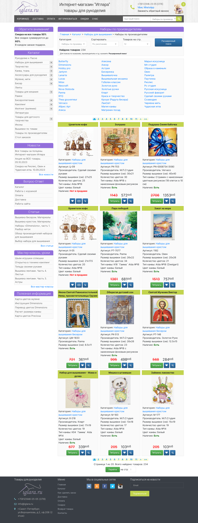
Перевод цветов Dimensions (31, 307)
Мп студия (150, 64)
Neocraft (63, 85)
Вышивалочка (109, 75)
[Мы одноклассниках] (98, 486)
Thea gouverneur (68, 99)
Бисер (18, 83)
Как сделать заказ (67, 492)
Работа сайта (22, 203)
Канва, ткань (22, 70)
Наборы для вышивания (29, 62)
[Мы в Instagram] (122, 486)
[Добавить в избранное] (72, 201)
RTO (61, 96)
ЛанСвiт (106, 103)
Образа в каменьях (155, 68)
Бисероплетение (24, 100)
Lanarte (63, 75)
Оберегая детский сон (120, 292)
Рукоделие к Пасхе (26, 58)
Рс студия (150, 85)
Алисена (106, 61)
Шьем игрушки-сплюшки (29, 258)
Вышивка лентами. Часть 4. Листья (31, 272)
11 (136, 119)
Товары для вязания (26, 91)
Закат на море (162, 208)
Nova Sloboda (66, 89)
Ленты (18, 87)
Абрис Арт (65, 106)
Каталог (34, 52)
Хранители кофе (78, 208)
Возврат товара (65, 509)
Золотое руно (109, 85)
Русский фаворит (154, 92)
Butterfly (63, 61)
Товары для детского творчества (27, 118)
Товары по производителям (31, 133)
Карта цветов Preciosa (28, 315)
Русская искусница (155, 89)
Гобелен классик (111, 82)
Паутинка (149, 78)
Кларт (104, 92)
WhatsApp (149, 7)
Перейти (113, 469)
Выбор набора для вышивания (32, 241)
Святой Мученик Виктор (162, 292)
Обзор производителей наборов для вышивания (33, 235)
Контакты (62, 513)
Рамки (18, 95)
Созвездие (150, 99)
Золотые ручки (110, 89)
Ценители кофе (78, 124)
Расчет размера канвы (28, 311)
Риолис (148, 82)
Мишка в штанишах (120, 372)
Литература (22, 112)
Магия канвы (108, 106)
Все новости (46, 174)
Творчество (22, 66)
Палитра (149, 75)
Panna (62, 92)
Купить (115, 201)
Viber (140, 7)
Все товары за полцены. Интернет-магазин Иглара (30, 153)
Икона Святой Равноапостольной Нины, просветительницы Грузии (77, 294)
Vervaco (63, 103)
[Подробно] (85, 201)
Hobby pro (64, 68)
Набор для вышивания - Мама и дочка (78, 374)
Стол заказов (23, 137)
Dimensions (65, 64)
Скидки (61, 505)
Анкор (105, 64)
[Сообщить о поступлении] (79, 201)
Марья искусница (154, 61)
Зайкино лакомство (162, 372)
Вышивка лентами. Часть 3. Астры (31, 280)
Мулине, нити (22, 79)
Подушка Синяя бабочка (162, 124)
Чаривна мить (152, 103)
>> (145, 119)
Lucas (62, 78)
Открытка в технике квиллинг (32, 262)
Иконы (19, 124)
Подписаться (139, 493)
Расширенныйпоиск (168, 42)
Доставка (20, 199)
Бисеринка (107, 71)
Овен (147, 71)
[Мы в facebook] (106, 486)
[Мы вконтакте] (91, 486)
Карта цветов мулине (27, 299)
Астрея (105, 68)
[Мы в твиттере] (114, 486)
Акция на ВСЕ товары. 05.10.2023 (28, 160)
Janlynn (63, 71)
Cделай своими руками (158, 96)
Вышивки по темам (26, 128)
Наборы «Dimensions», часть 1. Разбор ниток (32, 227)
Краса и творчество (113, 96)
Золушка (120, 124)
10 (131, 119)
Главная (64, 34)
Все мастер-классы (42, 286)
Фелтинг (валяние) (25, 108)
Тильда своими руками (28, 266)
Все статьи (47, 245)
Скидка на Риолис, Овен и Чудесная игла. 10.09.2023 (30, 168)
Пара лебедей (120, 208)
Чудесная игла (152, 106)
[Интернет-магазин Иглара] (26, 7)
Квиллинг (20, 104)
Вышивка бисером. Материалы (33, 217)
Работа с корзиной (26, 191)
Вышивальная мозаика (114, 78)
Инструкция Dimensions (28, 303)
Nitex (61, 82)
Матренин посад (110, 110)
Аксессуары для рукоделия (31, 74)
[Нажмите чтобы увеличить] (78, 141)
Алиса (62, 110)
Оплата (19, 195)
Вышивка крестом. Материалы (32, 221)
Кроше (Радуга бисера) (114, 99)
